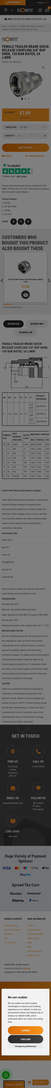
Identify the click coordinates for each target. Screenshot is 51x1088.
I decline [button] (26, 1039)
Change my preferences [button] (25, 1046)
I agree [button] (25, 1030)
